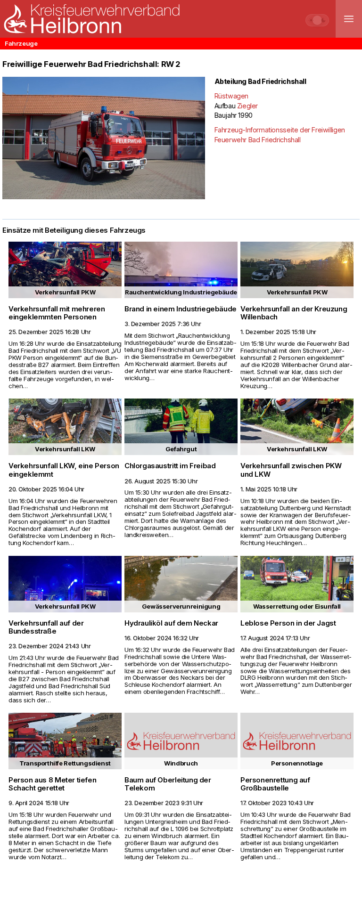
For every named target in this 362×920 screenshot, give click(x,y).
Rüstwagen (231, 96)
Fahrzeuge (21, 43)
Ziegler (247, 106)
